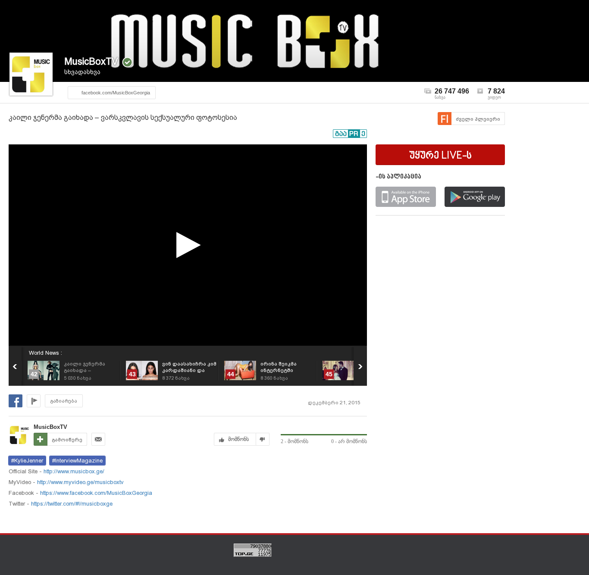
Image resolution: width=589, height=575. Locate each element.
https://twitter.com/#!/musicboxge (71, 503)
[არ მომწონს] (262, 439)
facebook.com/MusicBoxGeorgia (115, 92)
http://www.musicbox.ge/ (73, 471)
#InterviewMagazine (77, 460)
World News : (45, 353)
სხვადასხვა (82, 72)
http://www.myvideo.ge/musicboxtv (79, 482)
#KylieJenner (27, 460)
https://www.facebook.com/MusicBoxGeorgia (95, 493)
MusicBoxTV (91, 61)
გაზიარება (63, 401)
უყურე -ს (440, 156)
